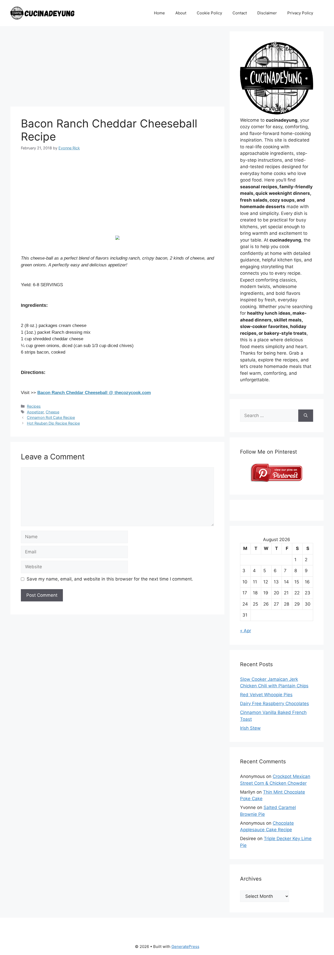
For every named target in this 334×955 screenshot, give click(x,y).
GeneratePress (185, 946)
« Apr (245, 630)
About (180, 12)
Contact (239, 12)
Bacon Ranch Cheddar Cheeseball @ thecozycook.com (94, 392)
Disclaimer (267, 12)
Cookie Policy (209, 12)
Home (159, 12)
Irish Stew (250, 728)
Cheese (52, 412)
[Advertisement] (117, 67)
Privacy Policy (300, 12)
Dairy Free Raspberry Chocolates (274, 703)
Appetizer (35, 412)
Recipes (34, 406)
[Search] (305, 415)
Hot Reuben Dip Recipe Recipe (53, 423)
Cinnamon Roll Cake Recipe (51, 417)
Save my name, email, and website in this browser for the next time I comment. (110, 579)
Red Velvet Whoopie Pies (266, 694)
